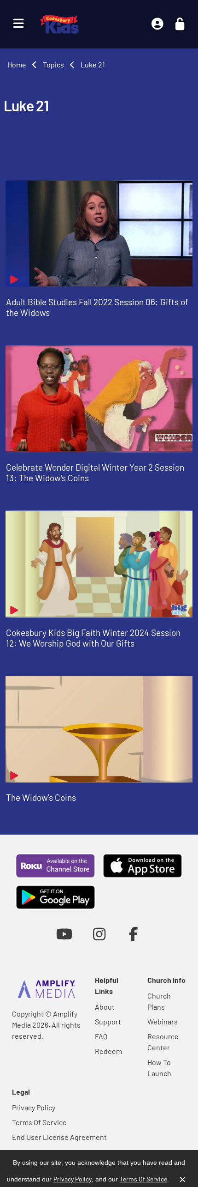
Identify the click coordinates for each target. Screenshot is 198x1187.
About (105, 1006)
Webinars (162, 1021)
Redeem (108, 1051)
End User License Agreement (59, 1136)
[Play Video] (99, 233)
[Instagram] (99, 933)
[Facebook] (134, 933)
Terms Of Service (39, 1122)
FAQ (101, 1036)
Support (108, 1021)
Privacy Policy (33, 1107)
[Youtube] (64, 933)
